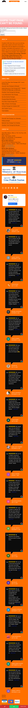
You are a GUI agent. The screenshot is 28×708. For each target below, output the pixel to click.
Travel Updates (5, 110)
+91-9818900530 (9, 145)
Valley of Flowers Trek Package (9, 103)
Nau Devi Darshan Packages (8, 96)
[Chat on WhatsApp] (14, 706)
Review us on (12, 203)
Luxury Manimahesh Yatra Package (10, 94)
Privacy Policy (16, 705)
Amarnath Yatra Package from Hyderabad (11, 118)
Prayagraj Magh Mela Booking (9, 99)
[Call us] (4, 706)
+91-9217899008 (9, 154)
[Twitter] (8, 188)
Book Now (23, 706)
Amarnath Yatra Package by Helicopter (10, 86)
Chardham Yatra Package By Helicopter (11, 92)
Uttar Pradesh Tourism (7, 108)
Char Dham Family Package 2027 (9, 101)
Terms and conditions (6, 705)
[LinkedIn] (11, 188)
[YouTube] (17, 188)
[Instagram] (5, 188)
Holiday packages (6, 120)
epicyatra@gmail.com (10, 146)
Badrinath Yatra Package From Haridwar (11, 123)
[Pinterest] (14, 188)
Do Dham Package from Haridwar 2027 (11, 106)
